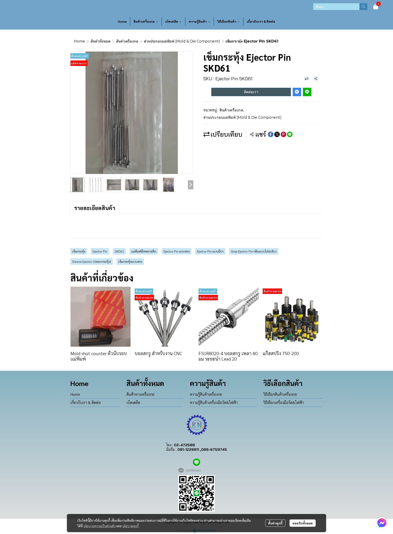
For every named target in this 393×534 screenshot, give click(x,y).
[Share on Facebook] (270, 134)
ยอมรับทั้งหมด (302, 523)
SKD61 (119, 251)
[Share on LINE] (289, 134)
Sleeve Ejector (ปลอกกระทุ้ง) (91, 261)
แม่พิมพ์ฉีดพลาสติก (143, 251)
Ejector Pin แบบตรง (177, 251)
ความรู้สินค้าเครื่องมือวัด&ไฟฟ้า (214, 402)
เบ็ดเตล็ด (133, 402)
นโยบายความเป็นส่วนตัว (99, 526)
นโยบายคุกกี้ (130, 526)
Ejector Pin (100, 251)
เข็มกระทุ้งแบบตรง (130, 261)
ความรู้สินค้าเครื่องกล (206, 394)
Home (79, 41)
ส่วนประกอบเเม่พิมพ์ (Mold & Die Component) (182, 41)
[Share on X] (277, 134)
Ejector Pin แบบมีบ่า (210, 251)
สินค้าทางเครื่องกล (140, 394)
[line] (196, 462)
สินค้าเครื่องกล (127, 41)
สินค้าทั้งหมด (101, 41)
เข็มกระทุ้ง (78, 251)
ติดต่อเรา (251, 92)
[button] (340, 6)
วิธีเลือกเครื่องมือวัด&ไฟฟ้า (283, 402)
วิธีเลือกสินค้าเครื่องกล (280, 394)
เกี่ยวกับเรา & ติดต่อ (85, 402)
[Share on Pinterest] (283, 134)
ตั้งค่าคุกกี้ (275, 523)
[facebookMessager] (381, 522)
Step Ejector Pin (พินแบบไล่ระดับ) (254, 251)
